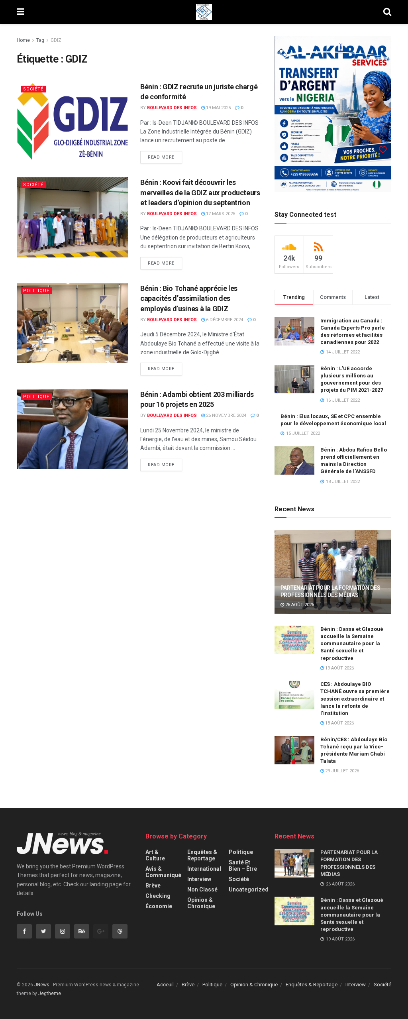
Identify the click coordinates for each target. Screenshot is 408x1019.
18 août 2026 (339, 723)
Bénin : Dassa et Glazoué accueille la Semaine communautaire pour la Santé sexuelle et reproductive (351, 643)
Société (33, 89)
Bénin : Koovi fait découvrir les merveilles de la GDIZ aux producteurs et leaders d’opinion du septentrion (200, 192)
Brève (153, 885)
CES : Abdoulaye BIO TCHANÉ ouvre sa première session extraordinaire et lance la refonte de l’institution (355, 698)
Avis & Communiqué (163, 872)
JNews (41, 985)
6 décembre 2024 (224, 319)
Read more (161, 157)
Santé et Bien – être (243, 865)
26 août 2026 (299, 604)
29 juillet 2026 (341, 771)
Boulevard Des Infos (172, 107)
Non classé (202, 889)
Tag (40, 40)
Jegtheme (49, 993)
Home (23, 40)
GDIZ (56, 40)
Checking (158, 896)
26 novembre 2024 (225, 415)
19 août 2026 (339, 668)
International (204, 869)
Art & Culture (155, 855)
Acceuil (165, 985)
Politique (36, 290)
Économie (158, 906)
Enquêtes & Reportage (202, 855)
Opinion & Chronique (201, 903)
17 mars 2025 (220, 213)
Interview (199, 879)
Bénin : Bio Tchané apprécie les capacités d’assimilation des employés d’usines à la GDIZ (188, 298)
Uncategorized (249, 889)
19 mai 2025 (218, 107)
